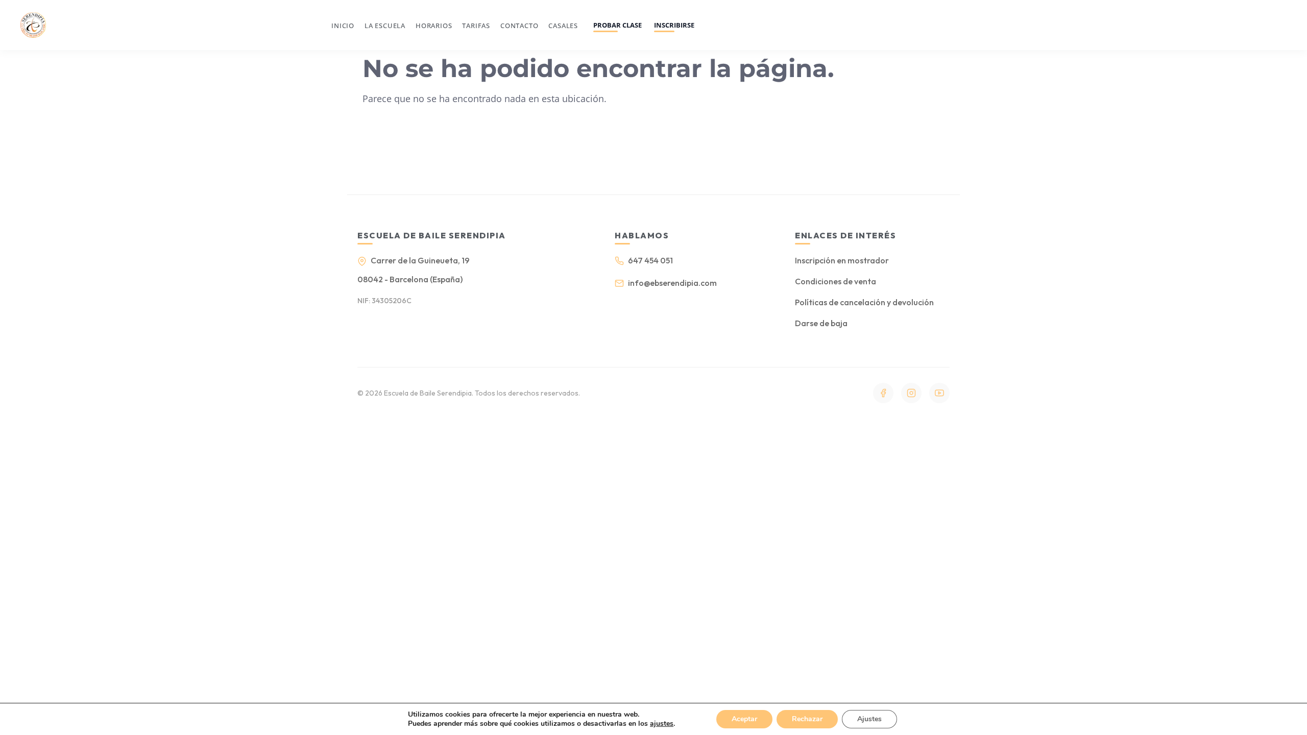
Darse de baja (821, 323)
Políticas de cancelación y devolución (864, 302)
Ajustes (869, 719)
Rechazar (807, 719)
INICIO (342, 25)
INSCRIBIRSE (674, 25)
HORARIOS (434, 25)
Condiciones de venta (835, 281)
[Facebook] (883, 393)
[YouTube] (939, 393)
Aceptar (744, 719)
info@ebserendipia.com (672, 283)
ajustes (661, 723)
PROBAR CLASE (617, 25)
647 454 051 (650, 260)
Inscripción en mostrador (842, 260)
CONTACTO (519, 25)
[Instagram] (911, 393)
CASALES (563, 25)
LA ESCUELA (385, 25)
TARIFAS (476, 25)
